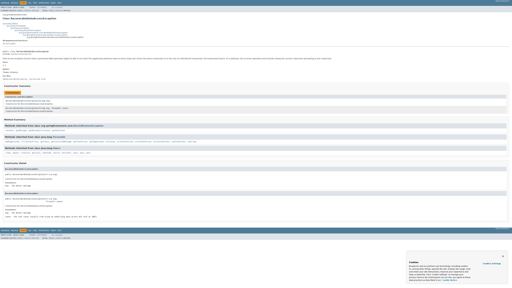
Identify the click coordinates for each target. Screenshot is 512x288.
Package (14, 3)
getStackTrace (80, 142)
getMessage (21, 130)
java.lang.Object (10, 24)
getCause (44, 142)
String (42, 101)
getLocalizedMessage (61, 142)
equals (16, 153)
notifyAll (66, 153)
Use (29, 3)
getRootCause (58, 130)
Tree (35, 3)
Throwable (56, 108)
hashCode (47, 153)
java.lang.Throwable (16, 26)
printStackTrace (125, 142)
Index (53, 3)
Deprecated (44, 3)
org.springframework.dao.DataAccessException (45, 35)
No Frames (42, 7)
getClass (36, 153)
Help (59, 3)
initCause (110, 142)
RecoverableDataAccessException (22, 101)
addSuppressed (12, 142)
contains (9, 130)
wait (75, 153)
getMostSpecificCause (39, 130)
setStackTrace (178, 142)
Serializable (9, 44)
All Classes (57, 7)
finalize (25, 153)
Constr (27, 11)
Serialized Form (37, 79)
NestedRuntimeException (88, 126)
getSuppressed (96, 142)
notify (56, 153)
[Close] (503, 256)
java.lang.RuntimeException (28, 30)
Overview (5, 3)
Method (35, 11)
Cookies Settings (492, 264)
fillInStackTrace (29, 142)
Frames (32, 7)
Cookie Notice (449, 280)
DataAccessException (21, 54)
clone (8, 153)
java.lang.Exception (20, 28)
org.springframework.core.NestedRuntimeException (43, 33)
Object (56, 148)
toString (192, 142)
